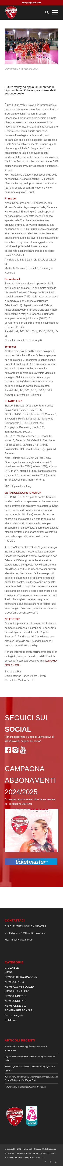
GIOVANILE (12, 967)
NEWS (9, 972)
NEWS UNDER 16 (15, 1000)
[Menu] (53, 12)
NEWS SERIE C (14, 981)
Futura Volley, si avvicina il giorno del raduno (25, 1086)
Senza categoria (14, 1015)
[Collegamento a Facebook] (45, 1161)
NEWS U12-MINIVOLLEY (20, 986)
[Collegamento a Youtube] (55, 1161)
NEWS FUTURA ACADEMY (21, 977)
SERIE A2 (10, 1019)
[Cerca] (45, 12)
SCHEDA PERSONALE (18, 1010)
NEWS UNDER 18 (15, 1005)
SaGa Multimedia (37, 1158)
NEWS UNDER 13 (15, 996)
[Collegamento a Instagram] (50, 1161)
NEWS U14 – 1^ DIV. (17, 991)
